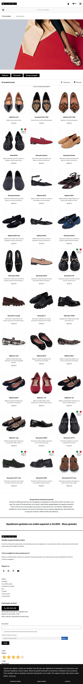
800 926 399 (11, 608)
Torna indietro (6, 16)
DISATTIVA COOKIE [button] (15, 681)
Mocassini (17, 75)
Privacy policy (6, 594)
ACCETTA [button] (67, 681)
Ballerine (5, 75)
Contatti (4, 591)
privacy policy (33, 631)
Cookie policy (6, 596)
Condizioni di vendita (8, 586)
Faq (3, 589)
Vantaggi (4, 581)
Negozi (4, 579)
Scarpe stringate (31, 75)
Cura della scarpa (7, 584)
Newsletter (5, 624)
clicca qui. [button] (12, 676)
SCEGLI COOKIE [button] (41, 681)
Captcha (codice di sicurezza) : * (10, 635)
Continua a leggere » (8, 559)
